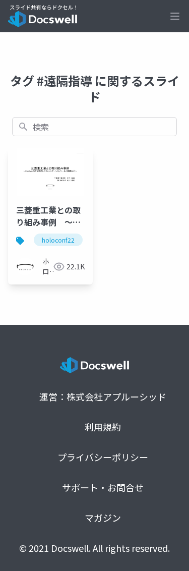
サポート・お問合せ (103, 487)
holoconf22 (58, 240)
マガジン (103, 517)
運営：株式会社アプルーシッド (102, 396)
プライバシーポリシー (102, 457)
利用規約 (103, 426)
